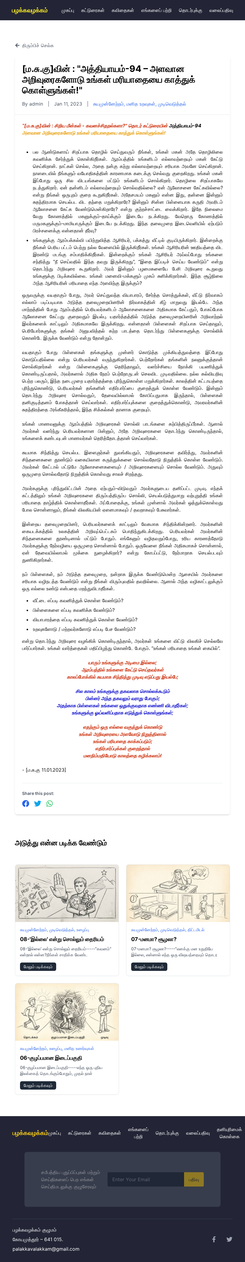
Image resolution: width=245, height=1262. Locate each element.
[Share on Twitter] (37, 803)
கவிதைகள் (123, 10)
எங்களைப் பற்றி (156, 10)
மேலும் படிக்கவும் (38, 966)
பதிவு (194, 1179)
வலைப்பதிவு (221, 10)
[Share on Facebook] (25, 803)
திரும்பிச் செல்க (38, 45)
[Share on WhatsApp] (49, 803)
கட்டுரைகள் (93, 10)
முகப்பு (68, 10)
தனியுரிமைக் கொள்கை (229, 1132)
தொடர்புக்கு (190, 10)
